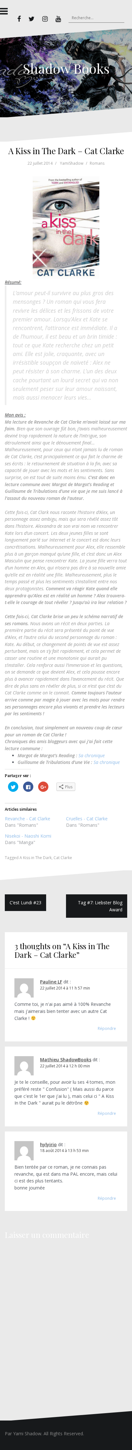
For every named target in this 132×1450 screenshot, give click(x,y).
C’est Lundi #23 (25, 902)
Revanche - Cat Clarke (27, 819)
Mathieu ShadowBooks (65, 1059)
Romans (97, 163)
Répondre (107, 1028)
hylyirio (48, 1144)
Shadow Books (66, 68)
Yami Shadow (27, 1433)
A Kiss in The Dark (36, 857)
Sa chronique (91, 755)
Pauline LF (51, 982)
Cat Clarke (63, 857)
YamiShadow (71, 163)
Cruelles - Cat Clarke (87, 819)
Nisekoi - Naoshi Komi (28, 836)
